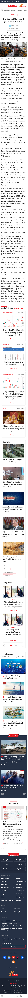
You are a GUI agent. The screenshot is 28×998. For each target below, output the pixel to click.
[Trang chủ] (2, 10)
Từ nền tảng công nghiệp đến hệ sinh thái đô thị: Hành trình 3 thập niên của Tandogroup (13, 723)
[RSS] (13, 962)
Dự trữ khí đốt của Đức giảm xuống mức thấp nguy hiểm (12, 461)
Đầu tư (13, 10)
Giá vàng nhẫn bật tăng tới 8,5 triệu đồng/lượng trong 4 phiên (13, 428)
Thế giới (13, 599)
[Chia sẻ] (25, 996)
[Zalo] (22, 957)
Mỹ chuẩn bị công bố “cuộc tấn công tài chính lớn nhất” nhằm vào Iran (13, 534)
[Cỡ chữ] (17, 996)
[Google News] (21, 996)
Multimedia (8, 653)
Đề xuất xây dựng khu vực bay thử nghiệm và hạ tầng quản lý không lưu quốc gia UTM (12, 760)
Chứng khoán (5, 1)
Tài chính (20, 10)
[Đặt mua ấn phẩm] (22, 5)
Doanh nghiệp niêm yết (8, 312)
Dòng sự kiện (13, 802)
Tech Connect (7, 869)
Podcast (10, 656)
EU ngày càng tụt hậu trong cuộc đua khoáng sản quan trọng (12, 559)
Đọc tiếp (6, 442)
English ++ (20, 869)
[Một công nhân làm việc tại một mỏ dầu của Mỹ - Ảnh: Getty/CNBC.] (13, 43)
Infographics (17, 656)
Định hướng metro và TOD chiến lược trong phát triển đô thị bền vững (12, 822)
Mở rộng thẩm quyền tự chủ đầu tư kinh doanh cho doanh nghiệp (12, 787)
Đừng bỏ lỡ (7, 583)
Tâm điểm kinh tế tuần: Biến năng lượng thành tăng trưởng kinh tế (12, 699)
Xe (21, 1)
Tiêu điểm (7, 10)
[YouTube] (13, 957)
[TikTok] (17, 957)
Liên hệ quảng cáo (13, 947)
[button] (23, 645)
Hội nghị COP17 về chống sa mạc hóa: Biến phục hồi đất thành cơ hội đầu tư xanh (12, 484)
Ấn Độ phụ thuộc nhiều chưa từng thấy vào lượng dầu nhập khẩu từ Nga (13, 509)
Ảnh (2, 909)
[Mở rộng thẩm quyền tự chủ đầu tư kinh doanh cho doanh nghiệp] (12, 775)
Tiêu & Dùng (15, 1)
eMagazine (25, 656)
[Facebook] (4, 957)
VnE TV (26, 1)
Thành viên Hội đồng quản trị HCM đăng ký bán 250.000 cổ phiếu (13, 332)
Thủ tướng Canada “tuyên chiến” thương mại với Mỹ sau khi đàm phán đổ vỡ (13, 604)
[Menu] (2, 996)
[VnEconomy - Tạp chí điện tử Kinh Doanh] (13, 855)
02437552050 (7, 943)
